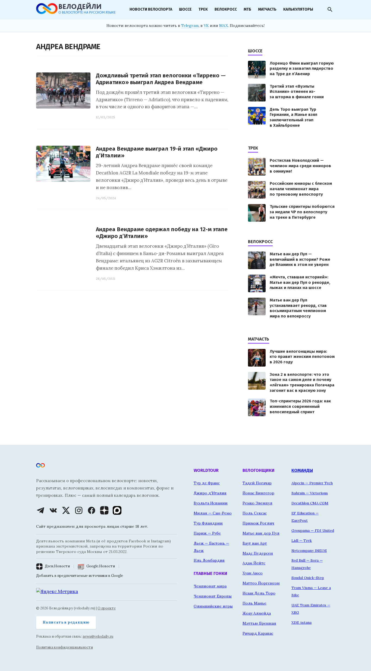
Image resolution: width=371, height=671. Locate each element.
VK (206, 25)
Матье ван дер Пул (261, 533)
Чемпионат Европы (213, 596)
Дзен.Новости (57, 566)
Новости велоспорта (151, 9)
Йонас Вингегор (258, 493)
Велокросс (226, 9)
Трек (203, 9)
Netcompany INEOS (309, 550)
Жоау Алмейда (257, 613)
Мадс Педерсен (258, 553)
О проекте (107, 608)
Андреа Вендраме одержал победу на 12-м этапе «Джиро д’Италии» (162, 233)
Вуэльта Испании (211, 503)
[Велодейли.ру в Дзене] (104, 510)
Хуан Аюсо (253, 573)
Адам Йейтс (254, 563)
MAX (223, 25)
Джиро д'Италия (210, 493)
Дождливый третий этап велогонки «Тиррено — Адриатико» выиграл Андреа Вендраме (161, 79)
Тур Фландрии (208, 523)
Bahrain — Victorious (309, 493)
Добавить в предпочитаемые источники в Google (79, 575)
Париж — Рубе (207, 533)
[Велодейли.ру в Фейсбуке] (91, 510)
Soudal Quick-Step (307, 577)
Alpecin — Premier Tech (312, 483)
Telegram (190, 25)
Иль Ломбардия (209, 560)
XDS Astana (301, 622)
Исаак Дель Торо (259, 593)
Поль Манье (254, 603)
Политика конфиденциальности (64, 647)
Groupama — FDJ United (312, 530)
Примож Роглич (258, 523)
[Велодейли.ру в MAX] (117, 510)
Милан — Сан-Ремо (213, 513)
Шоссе (185, 9)
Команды (302, 470)
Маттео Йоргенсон (261, 583)
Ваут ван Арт (255, 543)
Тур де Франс (207, 483)
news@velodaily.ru (98, 636)
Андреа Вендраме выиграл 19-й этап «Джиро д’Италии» (157, 152)
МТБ (247, 9)
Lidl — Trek (301, 540)
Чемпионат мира (210, 586)
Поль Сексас (255, 513)
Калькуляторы (298, 9)
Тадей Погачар (257, 483)
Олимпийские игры (213, 606)
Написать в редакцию (66, 622)
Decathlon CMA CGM (309, 503)
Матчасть (267, 9)
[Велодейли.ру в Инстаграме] (78, 510)
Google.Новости (100, 566)
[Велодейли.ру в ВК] (53, 510)
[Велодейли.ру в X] (66, 510)
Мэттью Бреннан (259, 623)
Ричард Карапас (258, 633)
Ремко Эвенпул (257, 503)
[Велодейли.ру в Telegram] (40, 510)
